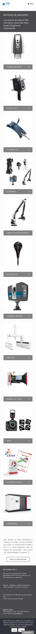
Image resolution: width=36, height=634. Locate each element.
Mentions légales (8, 609)
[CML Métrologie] (6, 4)
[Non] (33, 626)
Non (21, 630)
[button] (18, 66)
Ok (14, 630)
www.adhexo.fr (18, 613)
